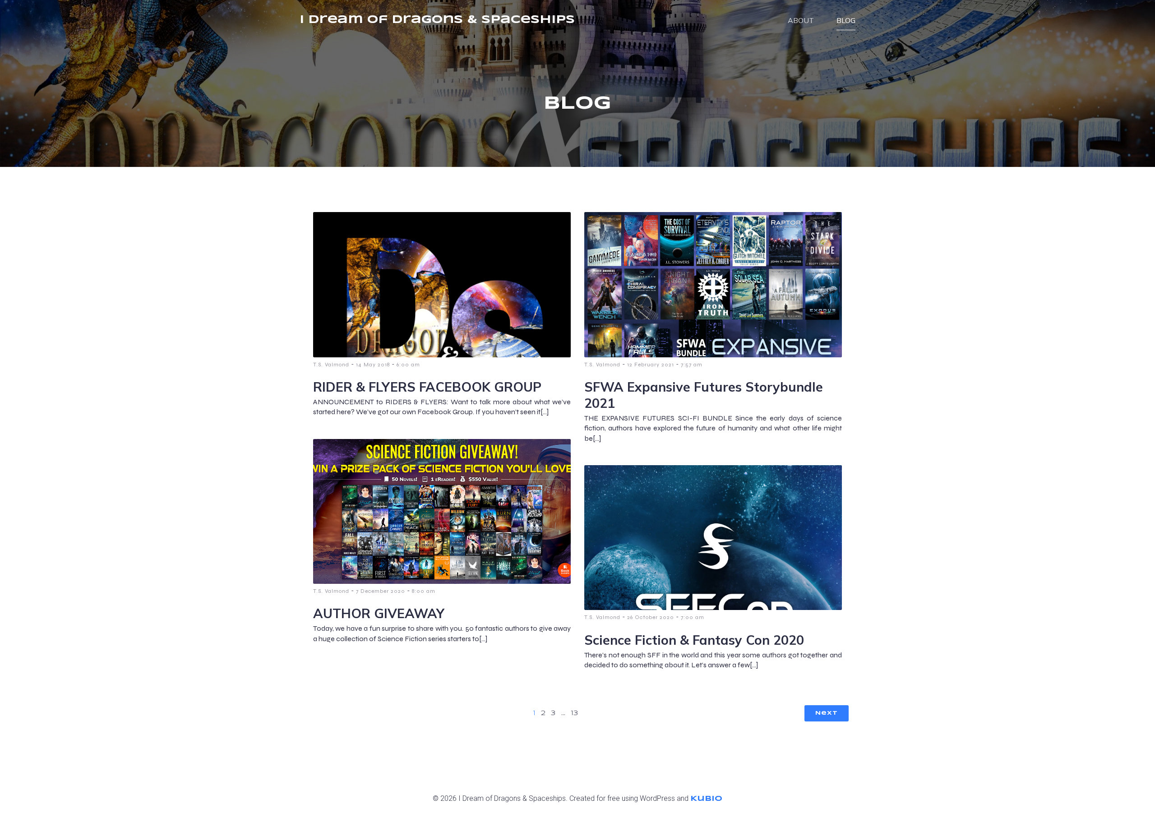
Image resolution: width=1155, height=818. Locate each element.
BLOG (845, 20)
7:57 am (691, 364)
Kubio (706, 798)
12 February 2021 (650, 364)
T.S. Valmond (331, 364)
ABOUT (801, 20)
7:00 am (692, 617)
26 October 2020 (650, 617)
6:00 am (408, 364)
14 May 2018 (373, 364)
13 (574, 713)
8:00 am (423, 591)
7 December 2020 (380, 591)
